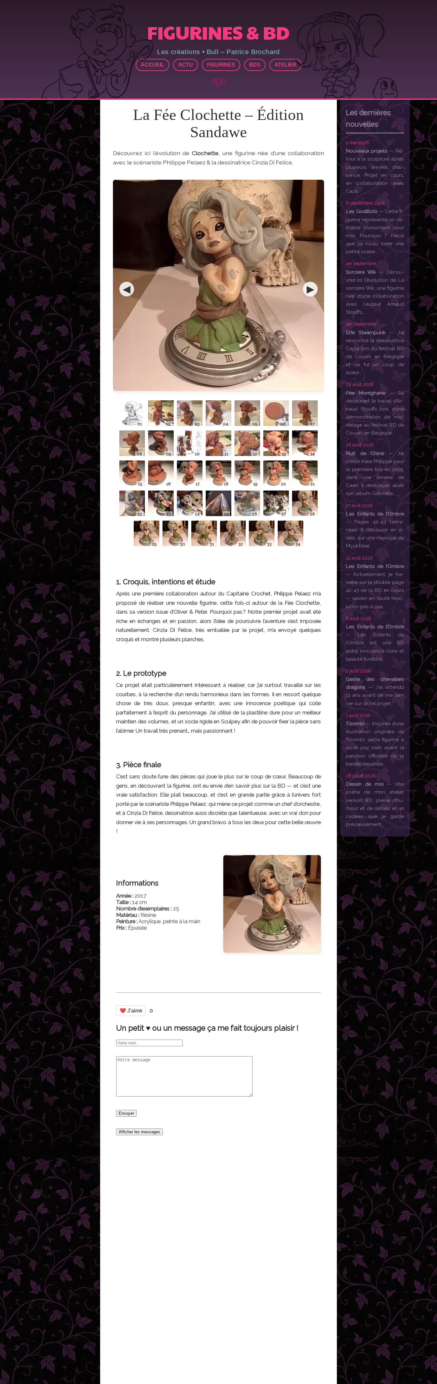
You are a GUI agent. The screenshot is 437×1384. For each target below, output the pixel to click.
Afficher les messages (139, 1131)
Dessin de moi (365, 784)
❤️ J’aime (131, 1010)
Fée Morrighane (365, 393)
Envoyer (126, 1113)
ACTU (185, 64)
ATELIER (285, 64)
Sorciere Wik (361, 272)
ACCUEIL (152, 64)
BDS (254, 64)
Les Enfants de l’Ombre (375, 514)
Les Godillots (361, 211)
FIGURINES (221, 64)
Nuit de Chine (365, 453)
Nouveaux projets (366, 151)
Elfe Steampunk (365, 332)
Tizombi (355, 723)
